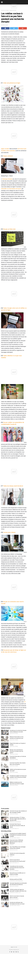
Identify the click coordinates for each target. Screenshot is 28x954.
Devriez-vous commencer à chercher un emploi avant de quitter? (16, 751)
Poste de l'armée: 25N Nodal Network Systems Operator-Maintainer (16, 842)
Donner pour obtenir (9, 532)
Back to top (14, 947)
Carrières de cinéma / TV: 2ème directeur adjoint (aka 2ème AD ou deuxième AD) (18, 819)
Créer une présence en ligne (11, 83)
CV (25, 702)
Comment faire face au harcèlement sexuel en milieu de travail (17, 825)
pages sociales (5, 148)
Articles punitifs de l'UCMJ (16, 879)
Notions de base (13, 10)
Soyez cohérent (8, 156)
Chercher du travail (5, 10)
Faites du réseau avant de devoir (13, 486)
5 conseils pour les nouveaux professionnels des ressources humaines (17, 868)
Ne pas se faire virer (9, 229)
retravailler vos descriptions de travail (11, 188)
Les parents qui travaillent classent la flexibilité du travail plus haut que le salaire (18, 835)
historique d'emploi (7, 179)
